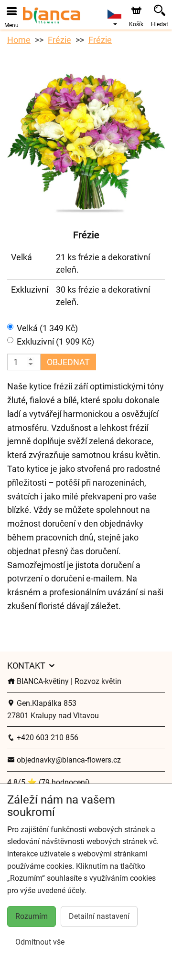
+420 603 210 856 (46, 737)
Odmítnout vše (39, 942)
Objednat (68, 362)
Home (19, 40)
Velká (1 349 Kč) (47, 328)
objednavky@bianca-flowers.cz (68, 759)
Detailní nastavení (99, 916)
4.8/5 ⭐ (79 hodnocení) (48, 782)
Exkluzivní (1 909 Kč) (55, 341)
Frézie (59, 40)
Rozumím (31, 916)
